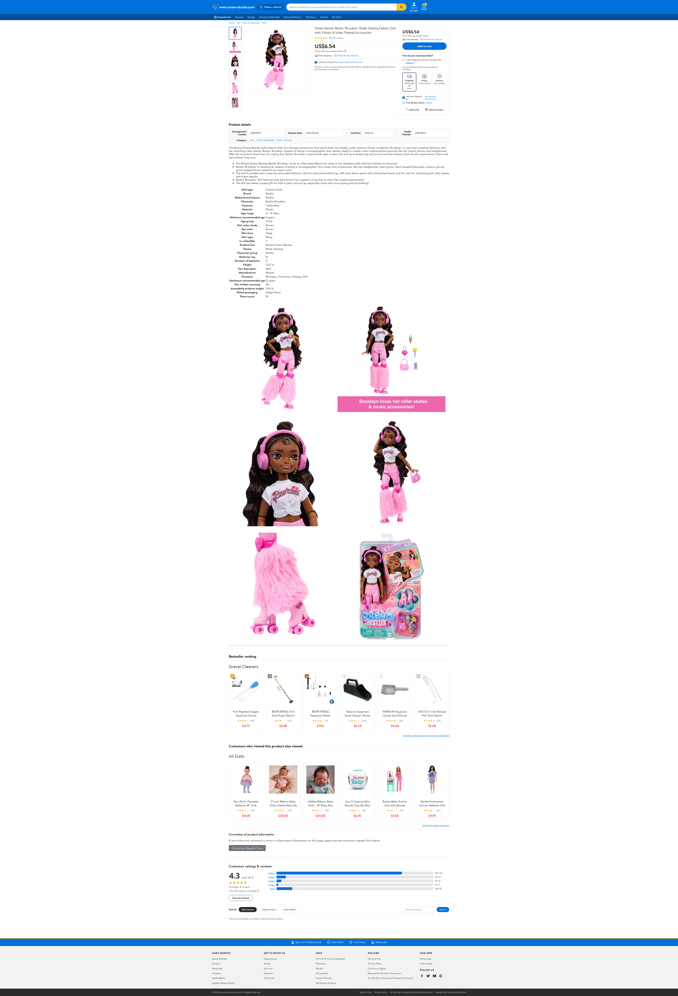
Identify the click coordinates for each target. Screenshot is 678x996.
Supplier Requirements (223, 983)
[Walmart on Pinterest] (441, 976)
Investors (216, 973)
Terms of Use (374, 958)
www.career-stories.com (350, 62)
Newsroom (217, 968)
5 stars (271, 873)
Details (429, 103)
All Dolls (288, 140)
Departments (224, 17)
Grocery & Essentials (269, 17)
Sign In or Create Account (308, 942)
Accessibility (322, 973)
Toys (238, 22)
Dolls (264, 22)
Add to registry (436, 109)
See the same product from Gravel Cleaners (426, 735)
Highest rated (268, 909)
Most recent (248, 909)
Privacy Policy (375, 963)
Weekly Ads (381, 942)
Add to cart (424, 46)
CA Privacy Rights (377, 968)
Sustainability (218, 978)
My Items (336, 17)
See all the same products (435, 825)
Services (239, 17)
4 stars (271, 877)
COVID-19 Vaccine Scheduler (330, 958)
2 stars (271, 885)
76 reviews (338, 38)
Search (442, 909)
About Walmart (219, 958)
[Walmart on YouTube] (434, 976)
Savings (251, 17)
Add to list (414, 109)
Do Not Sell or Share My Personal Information (390, 978)
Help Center (337, 942)
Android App (426, 963)
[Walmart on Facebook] (422, 976)
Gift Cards (269, 978)
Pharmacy (311, 17)
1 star (272, 888)
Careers (324, 17)
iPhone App (425, 958)
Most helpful (290, 909)
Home (231, 22)
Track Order (359, 942)
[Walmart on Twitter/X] (428, 976)
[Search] (401, 7)
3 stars (271, 881)
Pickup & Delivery (293, 17)
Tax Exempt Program (326, 983)
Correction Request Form (247, 848)
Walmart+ (269, 973)
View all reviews (240, 898)
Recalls (319, 968)
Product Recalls (323, 978)
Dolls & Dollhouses (251, 22)
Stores (267, 963)
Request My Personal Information (384, 973)
